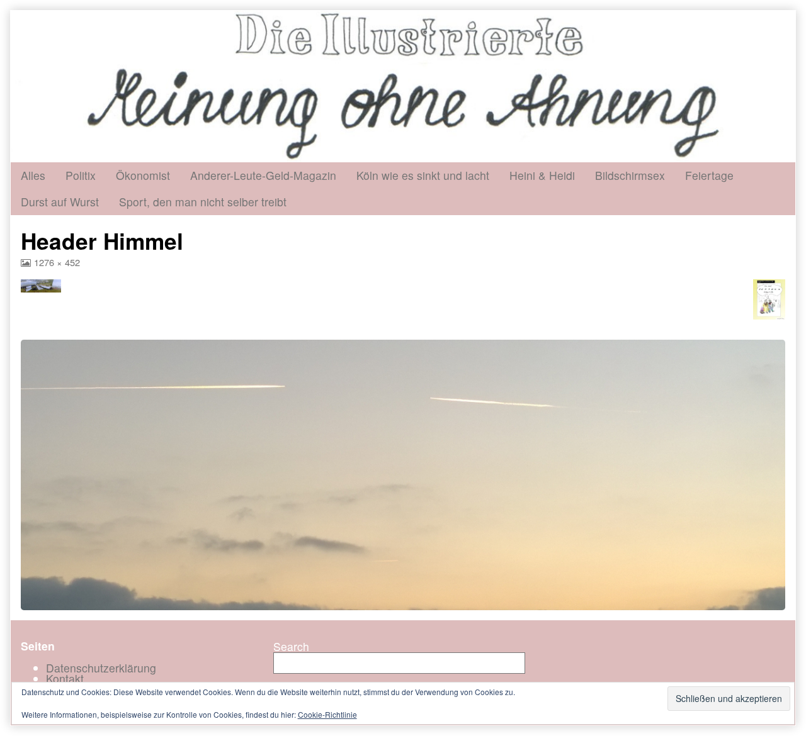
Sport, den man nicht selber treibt (203, 201)
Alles (33, 175)
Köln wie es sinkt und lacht (422, 175)
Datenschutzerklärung (101, 668)
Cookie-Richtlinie (327, 714)
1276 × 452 (56, 262)
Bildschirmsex (630, 175)
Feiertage (709, 175)
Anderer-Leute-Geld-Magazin (263, 175)
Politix (80, 175)
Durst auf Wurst (60, 201)
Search (291, 646)
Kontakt (65, 678)
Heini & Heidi (542, 175)
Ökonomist (143, 175)
